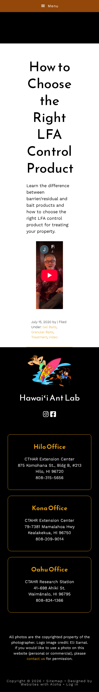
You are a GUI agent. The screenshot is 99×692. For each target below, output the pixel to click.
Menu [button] (53, 6)
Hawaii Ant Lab (50, 24)
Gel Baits (49, 327)
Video (53, 337)
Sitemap (54, 681)
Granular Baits (42, 332)
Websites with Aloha (41, 684)
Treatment (39, 337)
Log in (72, 684)
